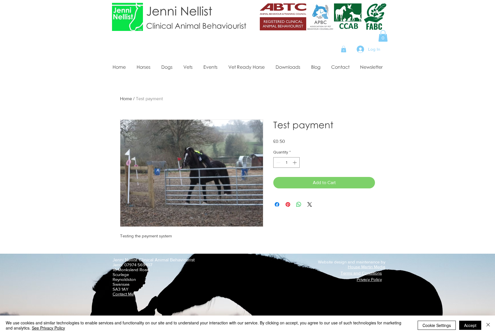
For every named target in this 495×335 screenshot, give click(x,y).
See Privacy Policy (48, 328)
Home (126, 98)
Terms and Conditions (361, 273)
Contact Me (123, 293)
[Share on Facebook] (277, 204)
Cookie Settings (437, 325)
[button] (383, 36)
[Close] (488, 325)
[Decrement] (277, 162)
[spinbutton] (286, 162)
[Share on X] (309, 204)
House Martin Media (366, 266)
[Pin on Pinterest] (287, 204)
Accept (470, 325)
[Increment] (295, 162)
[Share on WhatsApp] (298, 204)
